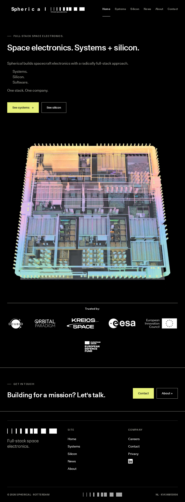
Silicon (134, 9)
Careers (134, 439)
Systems (120, 9)
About (159, 9)
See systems (23, 107)
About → (167, 393)
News (147, 9)
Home (106, 9)
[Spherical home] (48, 9)
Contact (173, 9)
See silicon (54, 107)
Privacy (133, 454)
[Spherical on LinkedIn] (130, 461)
